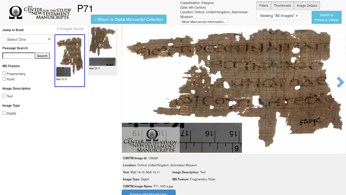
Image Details (307, 5)
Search (42, 55)
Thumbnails (282, 5)
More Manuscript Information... (204, 21)
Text (10, 96)
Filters (263, 5)
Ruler (11, 79)
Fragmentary (16, 73)
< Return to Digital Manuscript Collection (128, 19)
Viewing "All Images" (278, 15)
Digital (11, 113)
